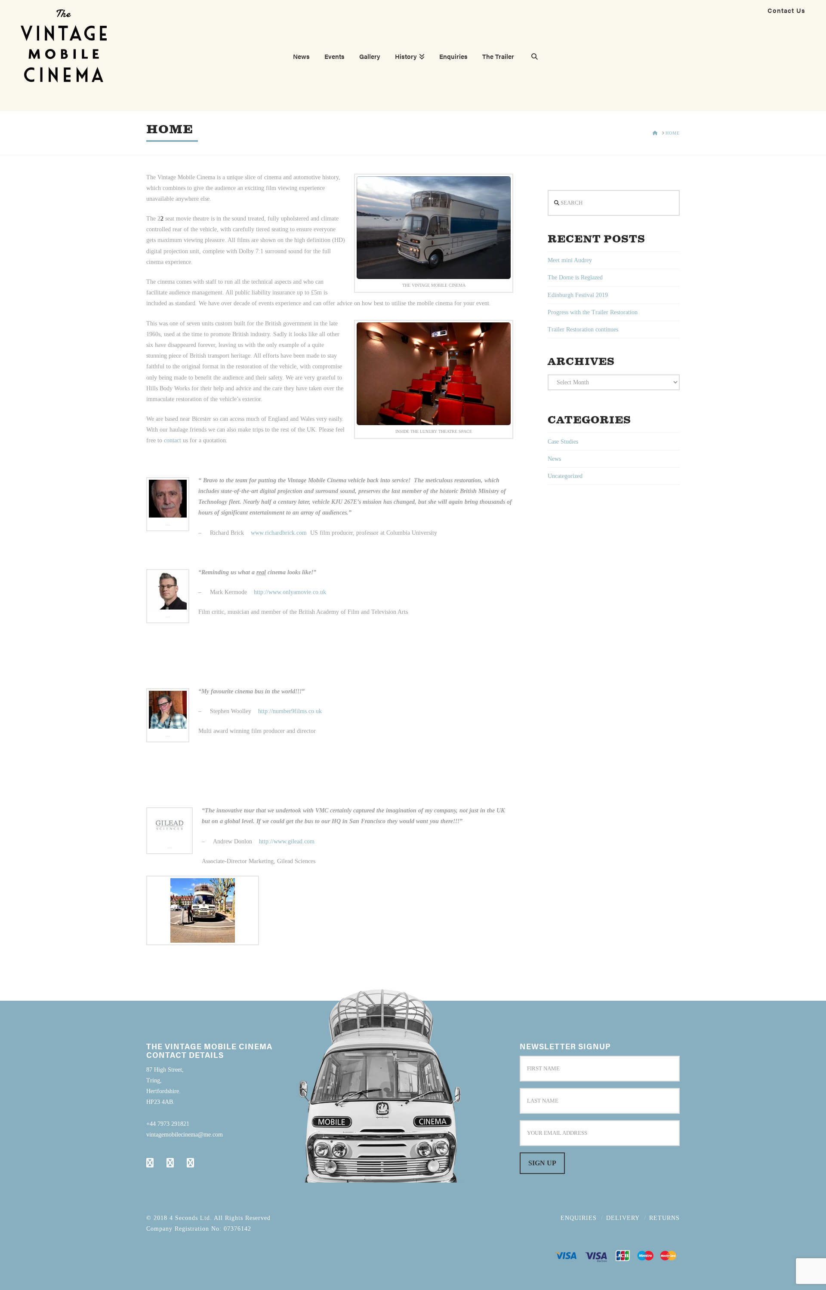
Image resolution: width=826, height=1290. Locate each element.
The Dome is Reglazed (575, 277)
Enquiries (579, 1218)
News (554, 459)
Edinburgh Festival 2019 (578, 295)
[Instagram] (190, 1162)
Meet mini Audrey (570, 260)
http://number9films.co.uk (290, 711)
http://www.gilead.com (286, 841)
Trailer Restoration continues (583, 329)
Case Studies (563, 441)
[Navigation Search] (530, 57)
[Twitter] (170, 1162)
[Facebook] (150, 1162)
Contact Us (786, 10)
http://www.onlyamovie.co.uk (290, 592)
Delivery (623, 1218)
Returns (664, 1218)
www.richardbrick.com (279, 533)
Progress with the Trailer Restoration (593, 312)
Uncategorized (565, 476)
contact (172, 440)
